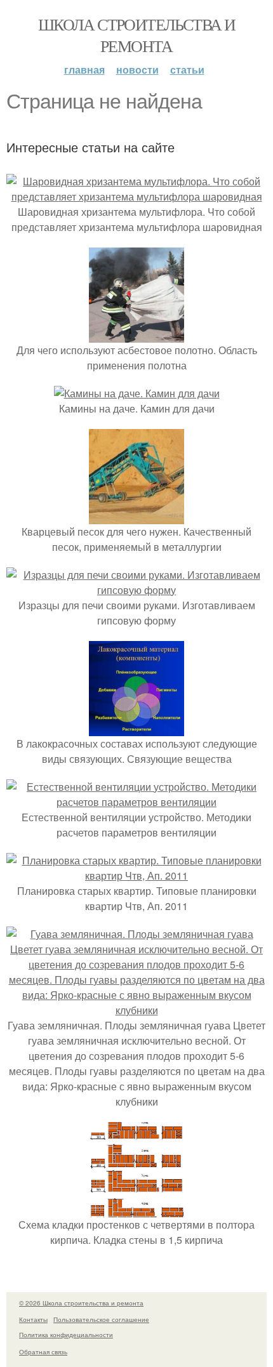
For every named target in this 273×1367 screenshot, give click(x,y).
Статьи (187, 69)
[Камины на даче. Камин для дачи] (137, 393)
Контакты (33, 1319)
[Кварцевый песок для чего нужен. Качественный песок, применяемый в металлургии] (136, 516)
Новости (137, 69)
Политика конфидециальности (66, 1334)
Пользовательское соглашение (101, 1319)
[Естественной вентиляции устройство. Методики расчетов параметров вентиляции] (136, 802)
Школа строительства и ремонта (136, 34)
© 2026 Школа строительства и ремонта (81, 1302)
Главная (84, 69)
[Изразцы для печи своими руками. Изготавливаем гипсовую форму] (136, 590)
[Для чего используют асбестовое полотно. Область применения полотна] (136, 334)
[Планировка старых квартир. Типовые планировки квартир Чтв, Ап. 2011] (136, 875)
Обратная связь (43, 1351)
